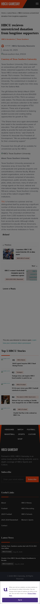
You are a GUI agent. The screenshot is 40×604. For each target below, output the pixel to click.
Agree (20, 600)
